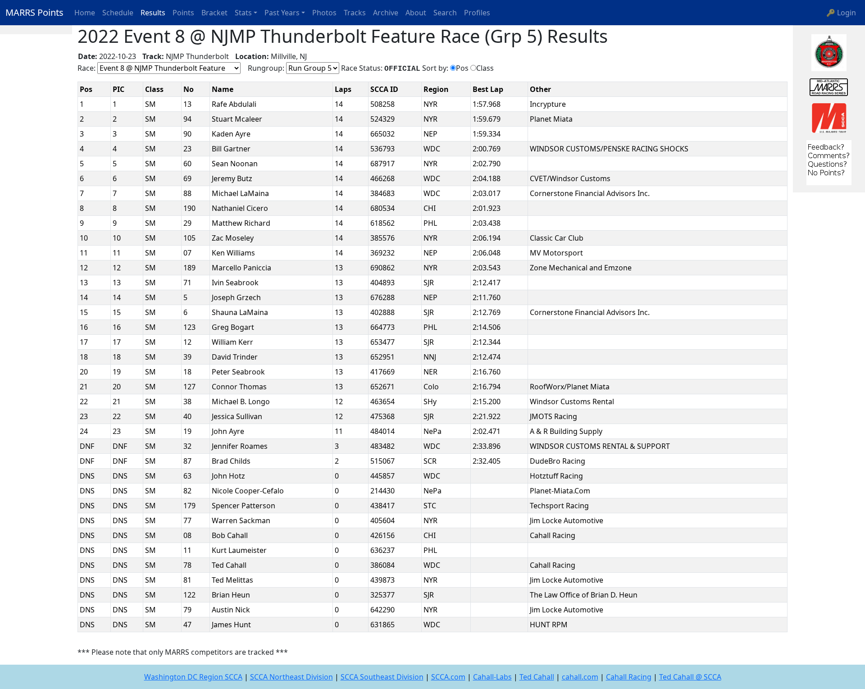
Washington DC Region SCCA (193, 677)
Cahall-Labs (492, 677)
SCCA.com (448, 677)
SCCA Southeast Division (382, 677)
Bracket (214, 13)
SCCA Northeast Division (291, 677)
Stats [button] (243, 13)
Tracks (355, 13)
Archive (385, 13)
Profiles (477, 13)
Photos (324, 13)
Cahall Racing (628, 677)
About (415, 13)
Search (445, 13)
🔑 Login (841, 13)
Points (183, 13)
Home (84, 13)
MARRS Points (34, 12)
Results (153, 13)
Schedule (117, 13)
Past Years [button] (282, 13)
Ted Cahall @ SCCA (690, 677)
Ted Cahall (536, 677)
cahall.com (580, 677)
